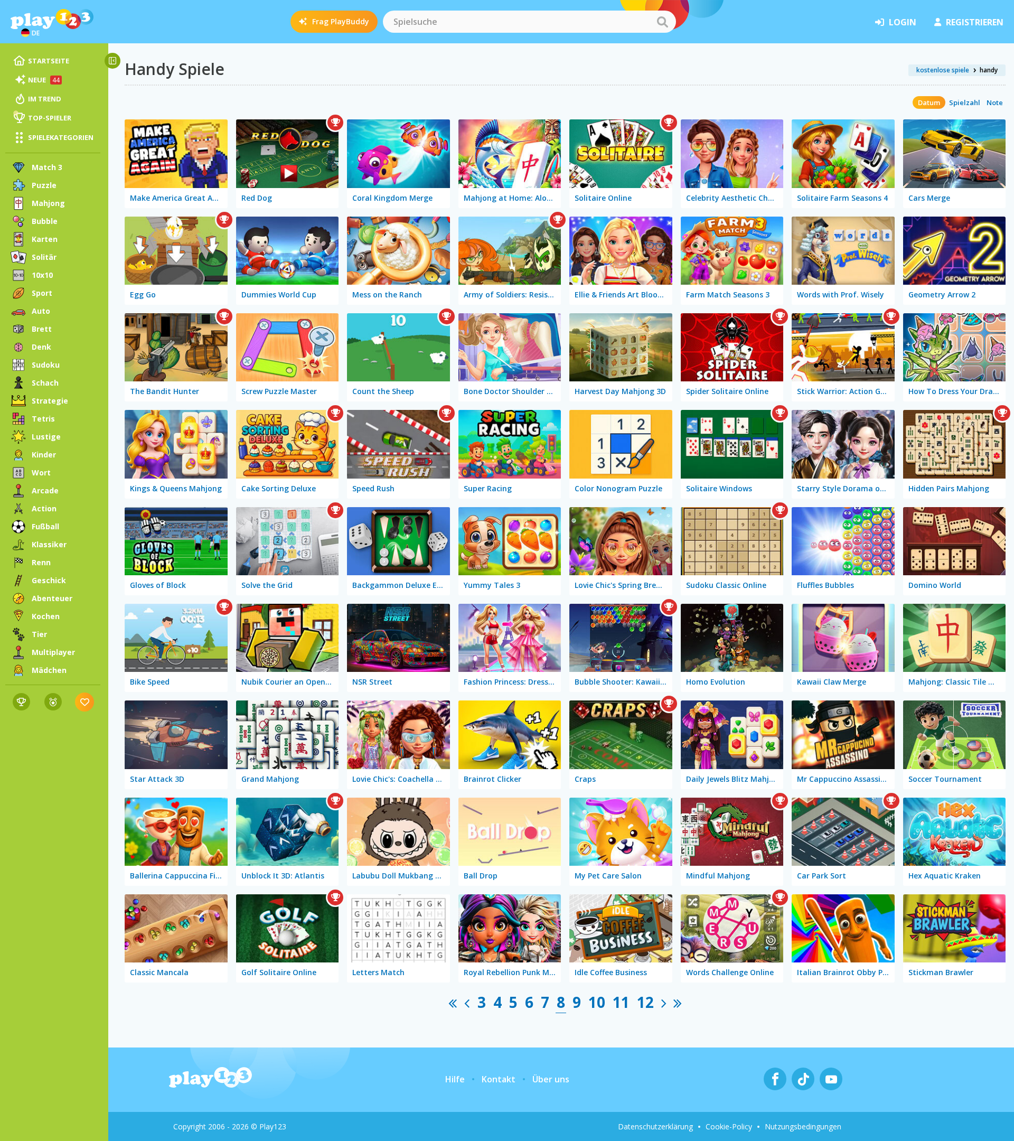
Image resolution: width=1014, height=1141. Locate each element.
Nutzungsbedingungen (803, 1126)
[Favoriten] (84, 701)
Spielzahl (964, 102)
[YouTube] (831, 1079)
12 (645, 1002)
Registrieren (974, 22)
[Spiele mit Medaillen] (53, 701)
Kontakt (498, 1079)
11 (621, 1002)
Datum (929, 102)
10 (596, 1002)
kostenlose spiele (942, 70)
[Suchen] (662, 22)
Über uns (550, 1079)
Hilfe (455, 1079)
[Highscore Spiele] (21, 701)
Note (995, 102)
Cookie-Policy (729, 1126)
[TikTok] (803, 1079)
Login (902, 22)
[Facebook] (775, 1079)
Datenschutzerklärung (655, 1126)
